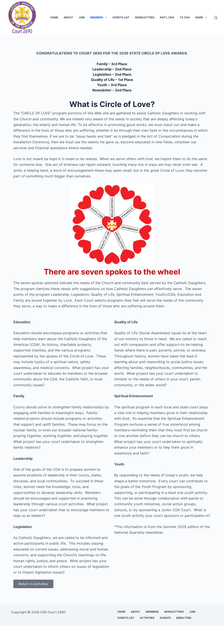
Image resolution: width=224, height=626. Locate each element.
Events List (121, 17)
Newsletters (144, 17)
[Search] (215, 17)
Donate (165, 617)
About (68, 17)
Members (96, 17)
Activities (147, 617)
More (199, 17)
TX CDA (185, 17)
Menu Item (183, 617)
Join (82, 17)
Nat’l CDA (167, 17)
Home (54, 17)
